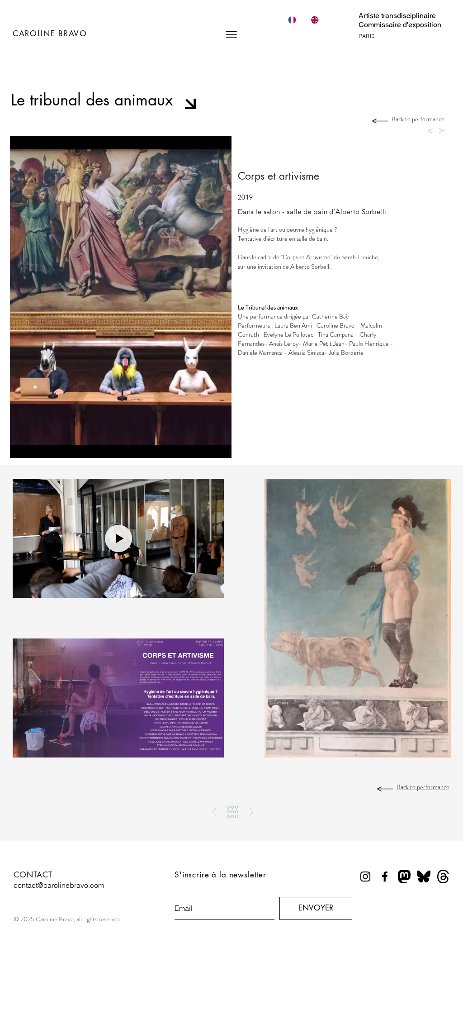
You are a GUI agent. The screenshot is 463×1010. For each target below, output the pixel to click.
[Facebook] (385, 876)
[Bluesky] (423, 876)
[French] (292, 20)
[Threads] (443, 876)
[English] (314, 20)
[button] (231, 34)
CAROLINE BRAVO (50, 33)
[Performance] (232, 812)
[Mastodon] (404, 876)
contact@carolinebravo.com (59, 885)
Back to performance (418, 119)
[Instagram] (365, 876)
